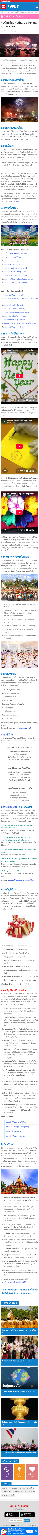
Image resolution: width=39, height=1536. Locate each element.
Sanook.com (6, 1)
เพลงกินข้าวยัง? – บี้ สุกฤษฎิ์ (13, 305)
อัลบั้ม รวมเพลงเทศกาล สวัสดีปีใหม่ (16, 253)
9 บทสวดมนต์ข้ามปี (24, 728)
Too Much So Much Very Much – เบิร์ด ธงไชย (20, 323)
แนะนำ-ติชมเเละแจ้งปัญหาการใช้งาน (16, 1520)
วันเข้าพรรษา (6, 1488)
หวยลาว (4, 1495)
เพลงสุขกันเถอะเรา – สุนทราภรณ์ (16, 283)
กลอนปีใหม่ (7, 734)
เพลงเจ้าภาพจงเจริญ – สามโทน (15, 320)
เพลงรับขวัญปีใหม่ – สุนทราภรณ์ (15, 268)
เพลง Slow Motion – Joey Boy (14, 309)
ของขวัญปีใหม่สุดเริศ (13, 1131)
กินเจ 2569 (15, 1488)
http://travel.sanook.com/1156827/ (14, 1282)
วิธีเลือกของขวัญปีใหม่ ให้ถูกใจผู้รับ (18, 1127)
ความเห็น (20, 31)
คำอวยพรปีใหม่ (9, 807)
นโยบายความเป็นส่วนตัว (13, 1533)
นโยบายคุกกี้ (22, 1533)
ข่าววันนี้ (22, 1488)
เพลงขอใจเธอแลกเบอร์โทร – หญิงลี (16, 312)
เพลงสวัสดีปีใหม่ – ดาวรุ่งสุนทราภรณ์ (17, 272)
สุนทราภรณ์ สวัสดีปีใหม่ (12, 257)
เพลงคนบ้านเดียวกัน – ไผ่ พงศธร (15, 316)
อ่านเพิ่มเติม (18, 201)
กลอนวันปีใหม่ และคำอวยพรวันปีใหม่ (21, 880)
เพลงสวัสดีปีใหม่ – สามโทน (13, 327)
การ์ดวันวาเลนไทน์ (8, 1492)
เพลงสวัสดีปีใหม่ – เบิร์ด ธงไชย (14, 295)
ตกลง (29, 1531)
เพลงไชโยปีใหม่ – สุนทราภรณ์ (14, 261)
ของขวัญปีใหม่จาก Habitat (15, 1136)
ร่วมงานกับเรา (26, 1520)
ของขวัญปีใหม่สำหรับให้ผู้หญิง (16, 1122)
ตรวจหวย (32, 1492)
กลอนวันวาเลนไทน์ (21, 1492)
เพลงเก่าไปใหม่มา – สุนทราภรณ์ (15, 275)
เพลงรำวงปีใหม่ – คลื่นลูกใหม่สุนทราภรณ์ (18, 279)
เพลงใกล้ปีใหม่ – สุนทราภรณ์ (14, 264)
